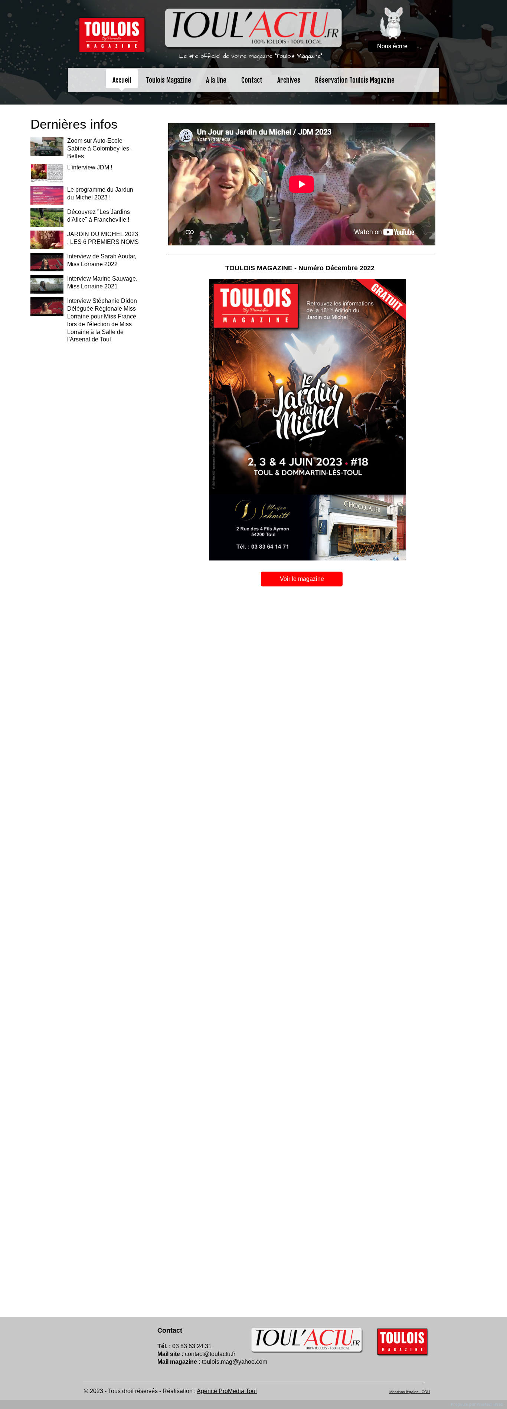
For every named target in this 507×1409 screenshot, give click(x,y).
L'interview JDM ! (89, 167)
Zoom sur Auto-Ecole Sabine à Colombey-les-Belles (99, 148)
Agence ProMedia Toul (227, 1391)
